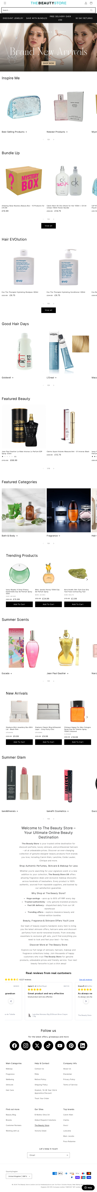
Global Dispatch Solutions (45, 1120)
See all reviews (85, 979)
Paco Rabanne (69, 1141)
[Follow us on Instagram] (26, 1045)
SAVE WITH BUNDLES (36, 18)
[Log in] (85, 3)
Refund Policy (40, 1079)
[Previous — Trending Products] (10, 579)
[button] (5, 3)
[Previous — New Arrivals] (10, 717)
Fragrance (52, 535)
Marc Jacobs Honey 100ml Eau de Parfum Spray (47, 591)
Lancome (67, 1131)
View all (48, 226)
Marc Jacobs (68, 1136)
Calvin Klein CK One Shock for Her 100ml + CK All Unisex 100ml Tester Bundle (66, 207)
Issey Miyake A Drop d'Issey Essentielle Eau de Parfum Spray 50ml (19, 592)
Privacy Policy (69, 1079)
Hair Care (10, 1090)
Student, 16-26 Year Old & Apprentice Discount (46, 1091)
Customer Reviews (13, 1125)
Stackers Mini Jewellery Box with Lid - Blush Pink (19, 728)
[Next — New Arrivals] (87, 717)
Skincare (9, 1085)
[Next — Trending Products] (87, 579)
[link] (48, 1015)
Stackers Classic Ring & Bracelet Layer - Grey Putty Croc (48, 728)
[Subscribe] (67, 1155)
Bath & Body (8, 535)
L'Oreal (50, 377)
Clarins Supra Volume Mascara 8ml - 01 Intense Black (68, 451)
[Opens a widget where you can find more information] (88, 1188)
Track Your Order (42, 1098)
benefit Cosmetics (56, 811)
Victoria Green (40, 1131)
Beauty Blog (11, 1115)
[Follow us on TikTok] (48, 1045)
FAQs (37, 1074)
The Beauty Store (42, 1125)
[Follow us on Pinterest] (71, 1045)
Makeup (9, 1069)
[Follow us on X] (37, 1045)
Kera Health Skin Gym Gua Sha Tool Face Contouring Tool (76, 591)
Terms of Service (70, 1085)
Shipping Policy (41, 1085)
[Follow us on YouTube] (60, 1045)
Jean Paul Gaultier (56, 673)
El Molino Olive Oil (42, 1115)
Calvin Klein (68, 1115)
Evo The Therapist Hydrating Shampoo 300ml (20, 292)
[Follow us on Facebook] (14, 1045)
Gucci (65, 1125)
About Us (67, 1069)
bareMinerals (8, 811)
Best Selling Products (13, 132)
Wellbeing (10, 1079)
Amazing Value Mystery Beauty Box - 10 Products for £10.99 (23, 207)
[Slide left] (43, 139)
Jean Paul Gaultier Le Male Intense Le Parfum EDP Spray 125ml (22, 452)
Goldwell (6, 377)
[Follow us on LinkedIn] (82, 1045)
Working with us (12, 1131)
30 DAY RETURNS (84, 18)
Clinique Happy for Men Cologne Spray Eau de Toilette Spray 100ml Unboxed (77, 729)
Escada (5, 673)
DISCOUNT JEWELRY (13, 18)
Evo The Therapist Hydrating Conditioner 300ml (66, 292)
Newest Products (56, 132)
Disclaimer (67, 1074)
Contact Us (39, 1069)
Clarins (66, 1120)
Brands (9, 1120)
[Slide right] (53, 139)
